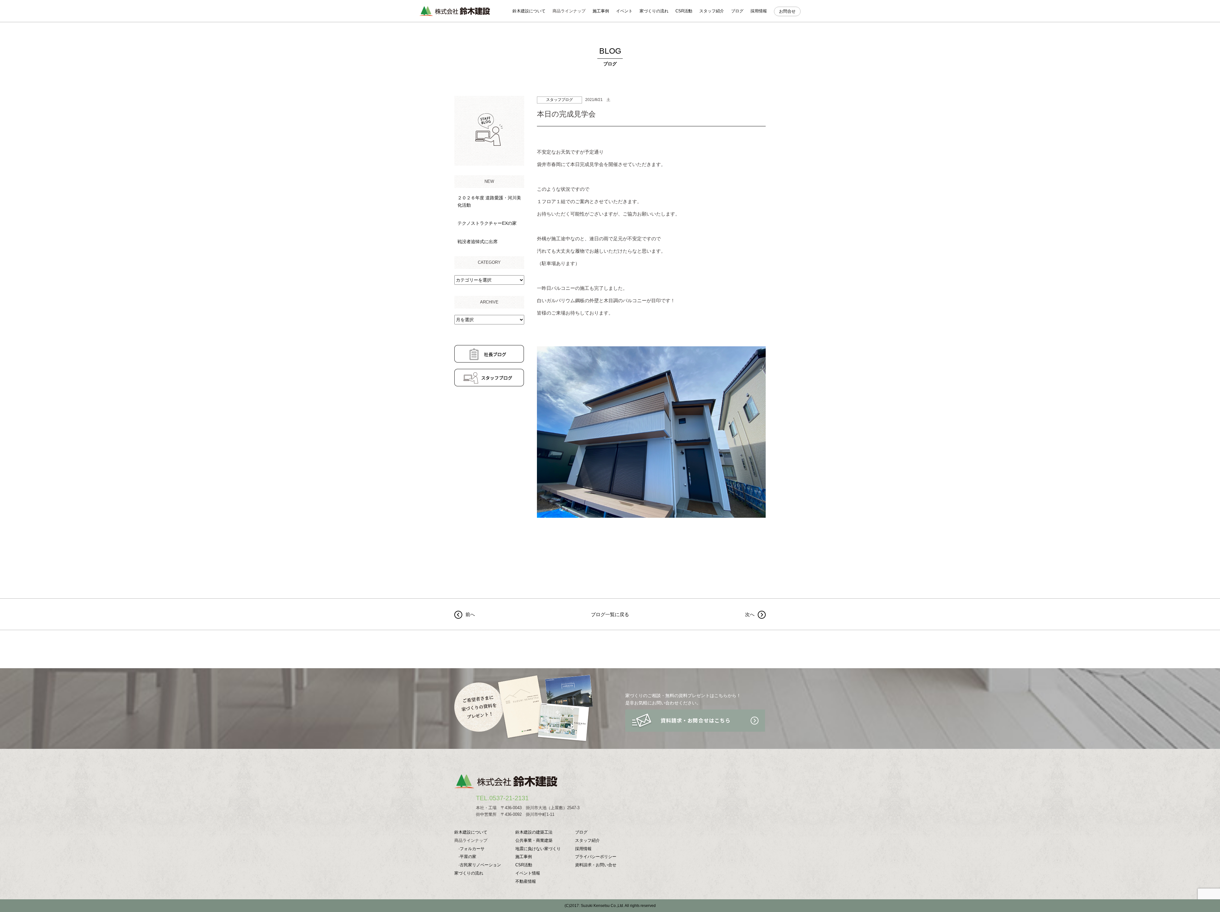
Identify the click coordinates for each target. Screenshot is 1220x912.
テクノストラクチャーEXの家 (487, 223)
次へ (750, 614)
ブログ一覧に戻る (610, 614)
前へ (470, 614)
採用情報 (758, 11)
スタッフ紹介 (711, 11)
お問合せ (787, 11)
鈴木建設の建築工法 (533, 832)
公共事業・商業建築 (533, 840)
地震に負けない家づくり (538, 848)
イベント (624, 11)
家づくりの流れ (654, 11)
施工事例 (601, 11)
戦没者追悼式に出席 (478, 241)
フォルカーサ (472, 848)
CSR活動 (683, 11)
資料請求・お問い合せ (595, 864)
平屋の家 (468, 856)
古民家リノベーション (480, 864)
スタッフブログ (559, 99)
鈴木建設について (529, 11)
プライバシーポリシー (595, 856)
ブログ (737, 11)
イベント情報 (527, 873)
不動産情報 (525, 881)
